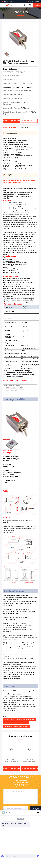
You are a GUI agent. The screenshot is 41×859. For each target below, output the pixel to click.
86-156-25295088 (34, 1)
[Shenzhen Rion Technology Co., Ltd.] (8, 5)
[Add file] (2, 856)
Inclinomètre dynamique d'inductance (16, 723)
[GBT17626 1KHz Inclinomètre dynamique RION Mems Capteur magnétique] (20, 35)
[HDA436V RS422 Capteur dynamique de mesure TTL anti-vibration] (11, 749)
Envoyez (35, 809)
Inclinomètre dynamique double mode (16, 726)
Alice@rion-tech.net (9, 1)
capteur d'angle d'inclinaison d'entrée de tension (20, 719)
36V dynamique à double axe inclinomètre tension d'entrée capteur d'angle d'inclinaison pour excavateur (29, 760)
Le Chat (37, 5)
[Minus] (38, 812)
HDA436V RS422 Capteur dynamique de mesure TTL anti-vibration (11, 760)
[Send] (38, 856)
